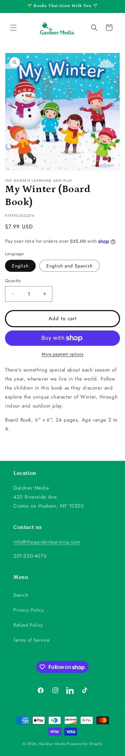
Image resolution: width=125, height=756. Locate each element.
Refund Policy (28, 625)
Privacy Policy (28, 610)
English (20, 265)
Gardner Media (52, 743)
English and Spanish (69, 265)
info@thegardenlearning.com (47, 542)
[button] (13, 27)
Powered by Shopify (84, 743)
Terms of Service (31, 640)
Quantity (13, 280)
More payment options (62, 354)
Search (20, 595)
